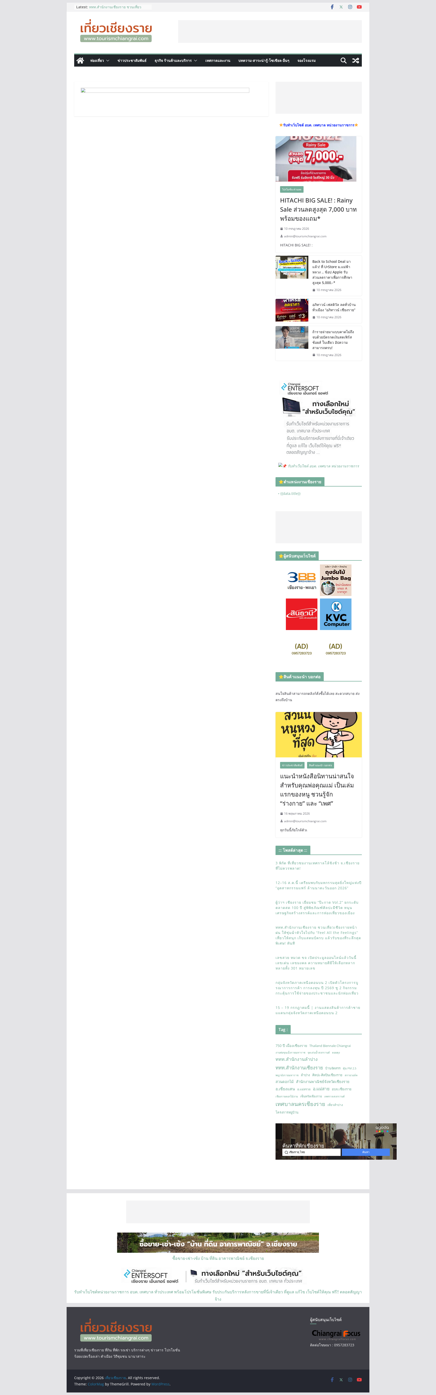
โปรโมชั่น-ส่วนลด (292, 189)
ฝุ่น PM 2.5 (349, 1068)
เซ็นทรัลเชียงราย (311, 1096)
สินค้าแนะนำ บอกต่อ (320, 765)
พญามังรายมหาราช (287, 1075)
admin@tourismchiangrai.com (305, 236)
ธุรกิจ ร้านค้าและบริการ (173, 60)
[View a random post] (356, 60)
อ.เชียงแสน (285, 1089)
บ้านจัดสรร (333, 1068)
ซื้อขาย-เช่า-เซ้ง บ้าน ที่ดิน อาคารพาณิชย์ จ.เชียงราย (218, 1258)
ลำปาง (305, 1075)
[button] (107, 60)
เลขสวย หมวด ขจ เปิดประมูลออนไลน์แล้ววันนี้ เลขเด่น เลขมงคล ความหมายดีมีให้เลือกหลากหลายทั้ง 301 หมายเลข (316, 963)
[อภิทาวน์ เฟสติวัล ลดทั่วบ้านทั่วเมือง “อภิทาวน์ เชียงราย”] (292, 311)
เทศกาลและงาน (217, 60)
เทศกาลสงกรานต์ (334, 1096)
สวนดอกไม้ (285, 1081)
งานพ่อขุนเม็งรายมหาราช (290, 1052)
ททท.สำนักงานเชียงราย (299, 1067)
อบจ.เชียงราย (341, 1089)
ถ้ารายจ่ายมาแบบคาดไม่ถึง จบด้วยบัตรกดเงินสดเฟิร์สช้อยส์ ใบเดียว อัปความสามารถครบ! (333, 339)
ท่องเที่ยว (97, 60)
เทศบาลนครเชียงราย (300, 1103)
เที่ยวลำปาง (335, 1105)
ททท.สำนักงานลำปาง (297, 1059)
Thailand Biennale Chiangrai (330, 1045)
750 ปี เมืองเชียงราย (291, 1045)
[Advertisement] (270, 31)
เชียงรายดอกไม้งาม (287, 1096)
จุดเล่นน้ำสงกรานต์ (319, 1052)
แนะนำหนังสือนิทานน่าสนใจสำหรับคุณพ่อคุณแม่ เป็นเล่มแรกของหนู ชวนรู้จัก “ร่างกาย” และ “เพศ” (317, 789)
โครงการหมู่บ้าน (287, 1112)
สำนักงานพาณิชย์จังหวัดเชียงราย (322, 1081)
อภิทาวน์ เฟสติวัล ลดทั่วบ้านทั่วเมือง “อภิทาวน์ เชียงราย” (334, 307)
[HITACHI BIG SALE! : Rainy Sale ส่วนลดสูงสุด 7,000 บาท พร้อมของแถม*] (319, 159)
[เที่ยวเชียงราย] (80, 60)
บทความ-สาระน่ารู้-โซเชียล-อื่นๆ (263, 60)
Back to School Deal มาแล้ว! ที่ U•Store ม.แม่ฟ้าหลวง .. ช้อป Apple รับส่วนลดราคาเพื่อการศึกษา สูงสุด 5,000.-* (332, 272)
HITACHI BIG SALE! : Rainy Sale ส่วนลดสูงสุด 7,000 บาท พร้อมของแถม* (318, 209)
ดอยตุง (336, 1052)
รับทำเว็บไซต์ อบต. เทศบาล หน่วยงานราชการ (323, 466)
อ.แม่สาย (321, 1089)
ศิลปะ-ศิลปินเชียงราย (327, 1075)
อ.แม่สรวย (304, 1089)
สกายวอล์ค (351, 1075)
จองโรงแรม (306, 60)
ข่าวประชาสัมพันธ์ (132, 60)
